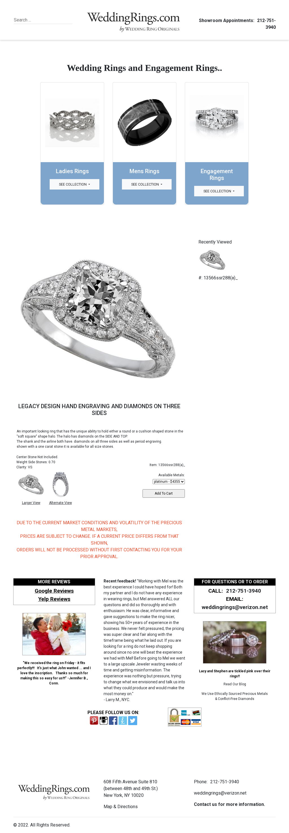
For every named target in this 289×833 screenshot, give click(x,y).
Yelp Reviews (54, 599)
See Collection (73, 184)
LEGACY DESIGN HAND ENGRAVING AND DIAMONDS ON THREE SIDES (99, 409)
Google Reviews (54, 591)
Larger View (31, 503)
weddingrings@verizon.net (235, 607)
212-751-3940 (243, 591)
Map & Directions (121, 806)
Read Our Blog (235, 684)
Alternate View (60, 503)
